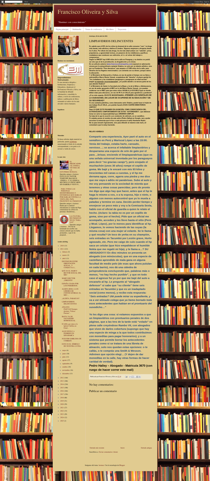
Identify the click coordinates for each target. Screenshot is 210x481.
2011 (62, 249)
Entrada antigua (146, 448)
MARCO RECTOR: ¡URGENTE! (68, 279)
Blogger (122, 465)
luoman (101, 465)
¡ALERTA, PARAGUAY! (71, 298)
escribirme (73, 141)
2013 (62, 381)
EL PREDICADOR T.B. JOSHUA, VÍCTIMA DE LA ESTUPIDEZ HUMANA (70, 166)
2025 (62, 421)
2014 (62, 384)
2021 (62, 407)
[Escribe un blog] (132, 377)
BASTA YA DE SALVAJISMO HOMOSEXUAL (68, 318)
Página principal (62, 29)
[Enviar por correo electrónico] (130, 377)
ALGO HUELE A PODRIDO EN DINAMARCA (68, 333)
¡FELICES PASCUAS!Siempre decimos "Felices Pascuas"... (69, 310)
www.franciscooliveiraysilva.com (119, 64)
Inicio (123, 448)
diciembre (66, 373)
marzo (64, 255)
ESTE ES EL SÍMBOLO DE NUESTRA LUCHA (71, 345)
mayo (64, 350)
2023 (62, 414)
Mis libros (110, 29)
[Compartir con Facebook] (137, 377)
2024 (62, 417)
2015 (62, 387)
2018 (62, 397)
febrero (65, 252)
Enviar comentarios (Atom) (108, 452)
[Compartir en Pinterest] (139, 377)
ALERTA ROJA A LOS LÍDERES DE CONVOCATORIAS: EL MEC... (71, 292)
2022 (62, 411)
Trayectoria (122, 29)
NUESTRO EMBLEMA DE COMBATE (71, 339)
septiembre (66, 363)
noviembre (66, 370)
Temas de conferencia (93, 29)
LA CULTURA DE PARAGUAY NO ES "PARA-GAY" (75, 219)
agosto (64, 360)
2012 (62, 377)
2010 (62, 245)
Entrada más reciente (97, 448)
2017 (62, 394)
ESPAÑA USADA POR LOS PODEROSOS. (70, 284)
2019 (62, 401)
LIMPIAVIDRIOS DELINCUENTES (69, 302)
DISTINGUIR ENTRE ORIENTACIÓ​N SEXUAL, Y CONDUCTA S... (70, 264)
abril (64, 258)
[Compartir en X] (135, 377)
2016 (62, 391)
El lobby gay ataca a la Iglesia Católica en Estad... (70, 326)
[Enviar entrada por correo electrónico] (126, 376)
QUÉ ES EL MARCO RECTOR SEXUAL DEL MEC (71, 273)
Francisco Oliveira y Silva (88, 11)
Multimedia (76, 29)
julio (64, 357)
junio (64, 353)
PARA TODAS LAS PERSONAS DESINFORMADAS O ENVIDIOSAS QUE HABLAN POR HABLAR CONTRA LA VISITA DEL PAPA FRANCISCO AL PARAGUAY (71, 195)
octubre (65, 367)
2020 (62, 404)
